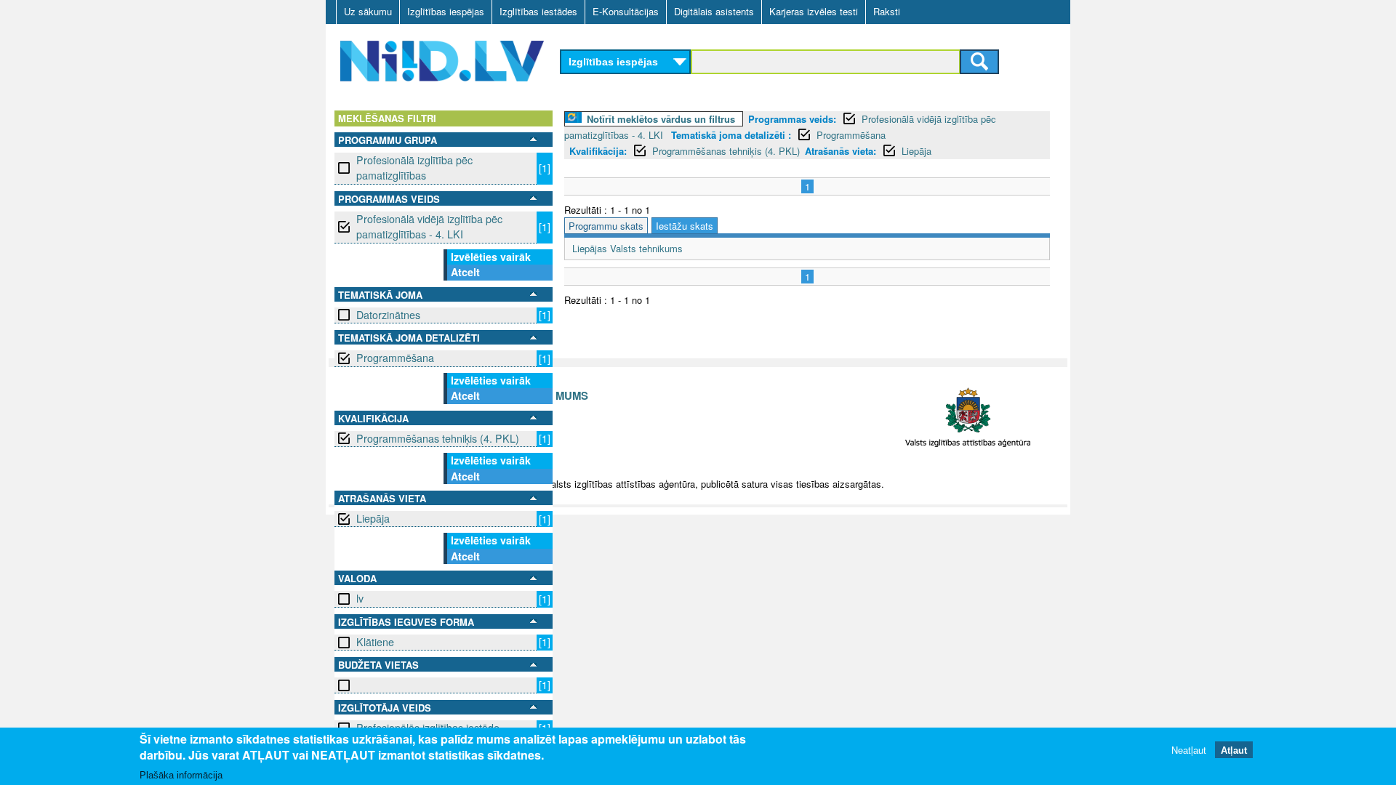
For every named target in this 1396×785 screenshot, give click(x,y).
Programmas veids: (792, 119)
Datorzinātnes (388, 314)
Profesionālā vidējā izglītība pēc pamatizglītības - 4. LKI (429, 226)
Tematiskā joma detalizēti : (731, 135)
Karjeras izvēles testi (813, 11)
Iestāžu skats (684, 226)
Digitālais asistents (714, 11)
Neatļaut (1188, 750)
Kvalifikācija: (598, 151)
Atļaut (1234, 750)
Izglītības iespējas (445, 11)
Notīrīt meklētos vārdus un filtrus (661, 119)
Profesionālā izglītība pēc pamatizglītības (414, 167)
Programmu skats (606, 226)
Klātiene (375, 642)
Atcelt (465, 272)
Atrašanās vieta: (840, 151)
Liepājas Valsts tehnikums (627, 248)
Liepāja (373, 518)
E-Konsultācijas (626, 11)
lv (360, 598)
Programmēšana (395, 357)
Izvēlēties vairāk (491, 256)
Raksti (886, 11)
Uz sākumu (368, 11)
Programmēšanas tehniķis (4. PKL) (437, 438)
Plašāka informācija (181, 775)
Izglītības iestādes (538, 11)
